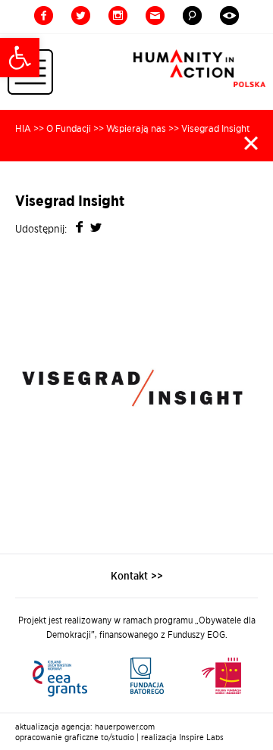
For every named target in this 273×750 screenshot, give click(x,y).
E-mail (155, 15)
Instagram (117, 15)
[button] (19, 57)
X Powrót (251, 143)
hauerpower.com (125, 726)
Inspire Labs (201, 737)
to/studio (117, 737)
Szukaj (192, 15)
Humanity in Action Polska (199, 68)
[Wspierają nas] (136, 676)
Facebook (43, 15)
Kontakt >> (137, 576)
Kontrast (229, 15)
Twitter (80, 15)
